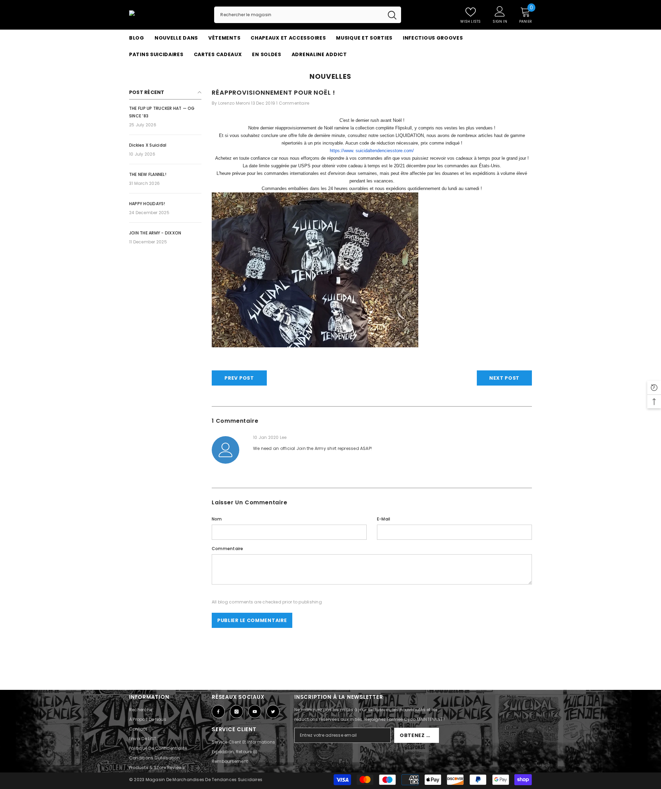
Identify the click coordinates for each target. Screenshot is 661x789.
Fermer (529, 63)
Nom (217, 519)
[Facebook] (218, 711)
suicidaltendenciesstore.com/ (385, 150)
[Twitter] (273, 711)
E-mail (383, 519)
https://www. (342, 150)
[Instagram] (236, 711)
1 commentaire (292, 103)
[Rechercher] (307, 15)
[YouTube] (254, 711)
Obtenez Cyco (419, 735)
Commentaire (227, 548)
